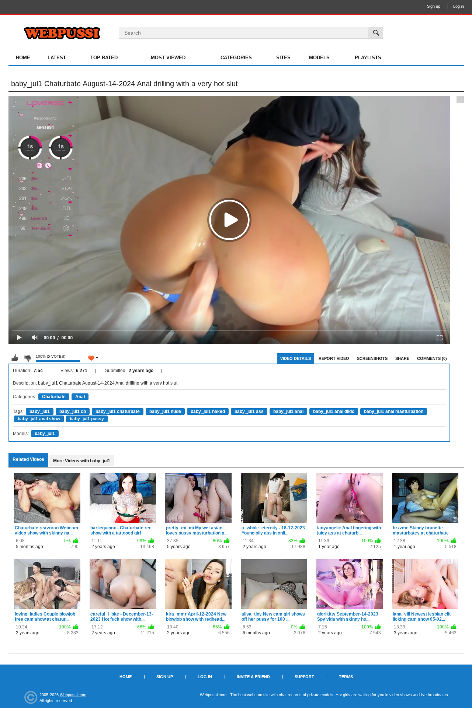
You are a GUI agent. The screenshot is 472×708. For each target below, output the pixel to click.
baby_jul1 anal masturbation (393, 411)
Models (319, 57)
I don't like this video (27, 358)
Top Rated (104, 57)
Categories (236, 57)
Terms (346, 676)
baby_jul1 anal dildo (333, 411)
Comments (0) (432, 358)
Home (23, 57)
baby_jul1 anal (288, 411)
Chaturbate (54, 396)
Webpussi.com (73, 695)
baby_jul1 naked (208, 411)
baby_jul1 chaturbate (118, 411)
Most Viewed (168, 57)
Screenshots (372, 358)
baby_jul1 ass (249, 411)
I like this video (14, 358)
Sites (283, 57)
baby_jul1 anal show (39, 418)
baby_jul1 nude (165, 411)
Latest (57, 57)
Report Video (334, 358)
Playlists (368, 57)
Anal (80, 396)
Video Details (295, 358)
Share (402, 358)
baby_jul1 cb (72, 411)
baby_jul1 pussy (87, 418)
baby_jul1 (40, 411)
